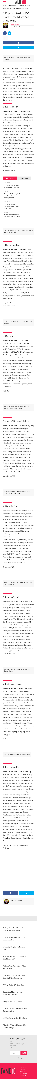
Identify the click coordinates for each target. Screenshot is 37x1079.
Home (4, 5)
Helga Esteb (7, 303)
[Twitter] (9, 33)
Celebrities (21, 5)
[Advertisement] (18, 870)
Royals (11, 1038)
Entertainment (12, 5)
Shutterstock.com (9, 305)
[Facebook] (5, 33)
